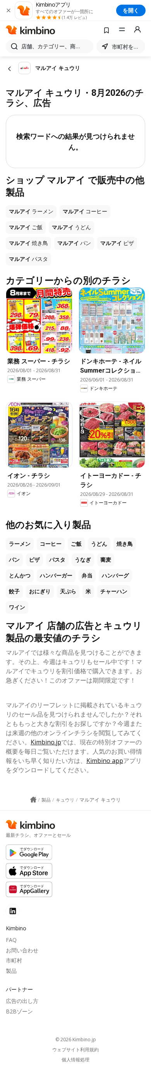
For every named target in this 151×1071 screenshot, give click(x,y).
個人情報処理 (75, 1060)
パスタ (57, 560)
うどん (99, 544)
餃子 (14, 591)
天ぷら (68, 591)
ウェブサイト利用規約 (75, 1050)
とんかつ (20, 575)
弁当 (87, 575)
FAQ (11, 939)
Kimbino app (104, 760)
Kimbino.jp (46, 742)
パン (14, 560)
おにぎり (40, 591)
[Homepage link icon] (33, 800)
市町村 (14, 960)
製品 (11, 970)
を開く (131, 10)
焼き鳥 (125, 544)
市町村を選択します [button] (127, 46)
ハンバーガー (56, 575)
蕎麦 (105, 560)
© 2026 (75, 1039)
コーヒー (51, 544)
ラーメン (20, 544)
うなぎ (83, 560)
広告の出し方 (22, 1001)
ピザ (34, 560)
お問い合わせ (22, 950)
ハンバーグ (115, 575)
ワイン (17, 607)
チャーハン (113, 591)
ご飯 (76, 544)
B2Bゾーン (19, 1011)
